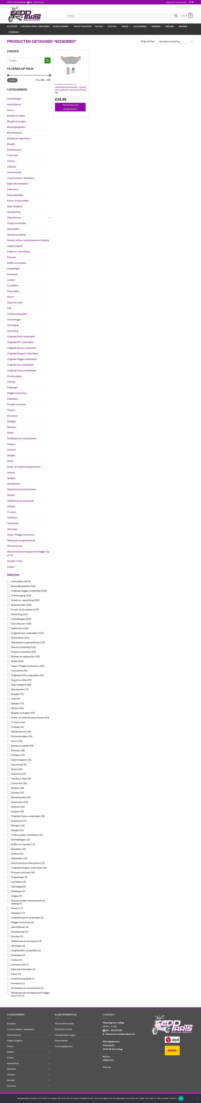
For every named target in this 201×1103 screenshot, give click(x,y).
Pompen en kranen (16, 404)
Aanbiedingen (14, 98)
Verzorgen (12, 529)
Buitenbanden (14, 149)
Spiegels (11, 477)
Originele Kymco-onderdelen (21, 347)
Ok (181, 1098)
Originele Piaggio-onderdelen (22, 359)
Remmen (11, 427)
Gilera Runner (14, 217)
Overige (11, 381)
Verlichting (12, 523)
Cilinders (11, 166)
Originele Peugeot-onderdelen (22, 353)
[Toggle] (49, 217)
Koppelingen (13, 268)
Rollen (10, 432)
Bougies (11, 143)
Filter (12, 80)
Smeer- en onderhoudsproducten (24, 466)
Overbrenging (14, 376)
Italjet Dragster (83, 26)
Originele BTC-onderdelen (20, 342)
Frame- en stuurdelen (18, 200)
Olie (9, 308)
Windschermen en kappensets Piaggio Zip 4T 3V (28, 553)
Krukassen (12, 274)
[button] (28, 581)
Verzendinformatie (64, 1023)
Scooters (12, 26)
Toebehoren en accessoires (20, 500)
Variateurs (12, 517)
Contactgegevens (64, 1046)
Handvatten (13, 228)
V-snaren (11, 511)
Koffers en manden (16, 262)
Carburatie (12, 155)
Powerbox (12, 415)
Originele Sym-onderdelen (20, 364)
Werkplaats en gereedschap (21, 540)
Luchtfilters (13, 285)
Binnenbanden (14, 132)
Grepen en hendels (16, 223)
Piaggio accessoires (16, 393)
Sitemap (107, 1067)
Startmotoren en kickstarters (21, 489)
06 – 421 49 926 (37, 2)
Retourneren (61, 1040)
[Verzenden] (175, 15)
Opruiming (12, 330)
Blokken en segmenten (18, 138)
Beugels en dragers (16, 121)
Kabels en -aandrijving (18, 251)
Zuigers (11, 566)
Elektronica (13, 189)
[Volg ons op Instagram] (190, 2)
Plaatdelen (12, 398)
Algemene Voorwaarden (176, 2)
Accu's (10, 110)
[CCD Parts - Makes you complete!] (34, 13)
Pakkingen (12, 387)
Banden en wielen (16, 115)
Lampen (11, 279)
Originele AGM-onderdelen (21, 336)
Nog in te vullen (15, 302)
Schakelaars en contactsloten (21, 438)
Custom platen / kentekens (34, 26)
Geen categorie (14, 206)
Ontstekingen (14, 319)
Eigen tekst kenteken (17, 183)
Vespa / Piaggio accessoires (20, 534)
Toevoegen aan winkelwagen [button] (70, 107)
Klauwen (11, 257)
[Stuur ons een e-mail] (192, 2)
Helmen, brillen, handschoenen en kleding (28, 240)
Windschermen (15, 545)
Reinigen (11, 421)
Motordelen (13, 291)
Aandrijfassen (14, 104)
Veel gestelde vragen (65, 1034)
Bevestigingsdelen (16, 126)
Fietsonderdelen (15, 194)
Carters (11, 160)
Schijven (11, 444)
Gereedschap (13, 211)
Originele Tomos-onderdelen (21, 370)
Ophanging (12, 325)
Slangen (11, 455)
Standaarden (13, 483)
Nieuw (10, 296)
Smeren (11, 472)
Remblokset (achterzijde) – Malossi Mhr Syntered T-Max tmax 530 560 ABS (70, 90)
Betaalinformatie (63, 1029)
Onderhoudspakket (17, 313)
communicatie (14, 172)
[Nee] (197, 1099)
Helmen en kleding (16, 234)
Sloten (10, 460)
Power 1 (11, 410)
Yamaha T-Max (14, 560)
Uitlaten (11, 506)
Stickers (11, 494)
